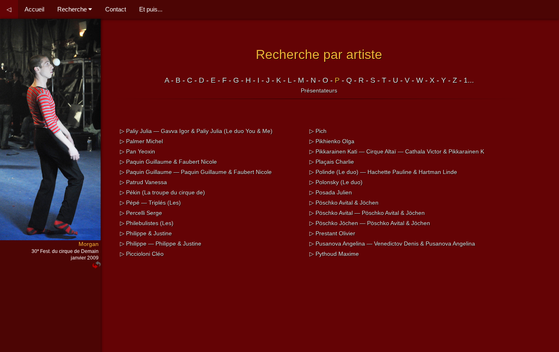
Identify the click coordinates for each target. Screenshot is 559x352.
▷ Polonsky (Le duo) (336, 182)
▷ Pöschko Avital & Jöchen (344, 202)
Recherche (72, 9)
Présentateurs (319, 90)
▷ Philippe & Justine (146, 233)
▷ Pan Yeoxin (137, 151)
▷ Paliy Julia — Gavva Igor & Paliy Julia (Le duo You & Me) (196, 131)
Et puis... (150, 9)
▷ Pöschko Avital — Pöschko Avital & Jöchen (367, 213)
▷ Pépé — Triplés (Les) (150, 202)
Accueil (34, 9)
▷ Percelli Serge (141, 213)
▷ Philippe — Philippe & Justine (160, 243)
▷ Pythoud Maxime (334, 253)
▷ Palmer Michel (141, 141)
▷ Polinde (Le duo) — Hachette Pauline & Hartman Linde (383, 172)
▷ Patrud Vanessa (143, 182)
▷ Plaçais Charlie (331, 161)
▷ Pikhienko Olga (331, 141)
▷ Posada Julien (330, 192)
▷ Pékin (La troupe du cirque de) (162, 192)
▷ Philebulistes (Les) (147, 223)
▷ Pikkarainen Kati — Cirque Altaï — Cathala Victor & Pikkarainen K (396, 151)
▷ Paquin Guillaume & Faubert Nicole (168, 161)
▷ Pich (318, 131)
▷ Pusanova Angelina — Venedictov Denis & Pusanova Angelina (392, 243)
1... (469, 80)
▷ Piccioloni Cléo (142, 253)
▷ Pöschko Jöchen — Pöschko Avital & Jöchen (369, 223)
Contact (115, 9)
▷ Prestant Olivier (332, 233)
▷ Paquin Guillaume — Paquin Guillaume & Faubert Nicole (196, 172)
